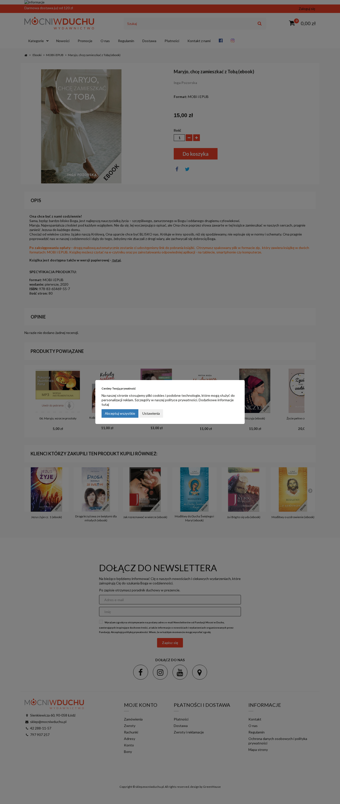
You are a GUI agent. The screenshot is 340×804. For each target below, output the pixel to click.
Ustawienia (151, 413)
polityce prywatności (181, 400)
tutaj (105, 404)
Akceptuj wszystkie (120, 413)
